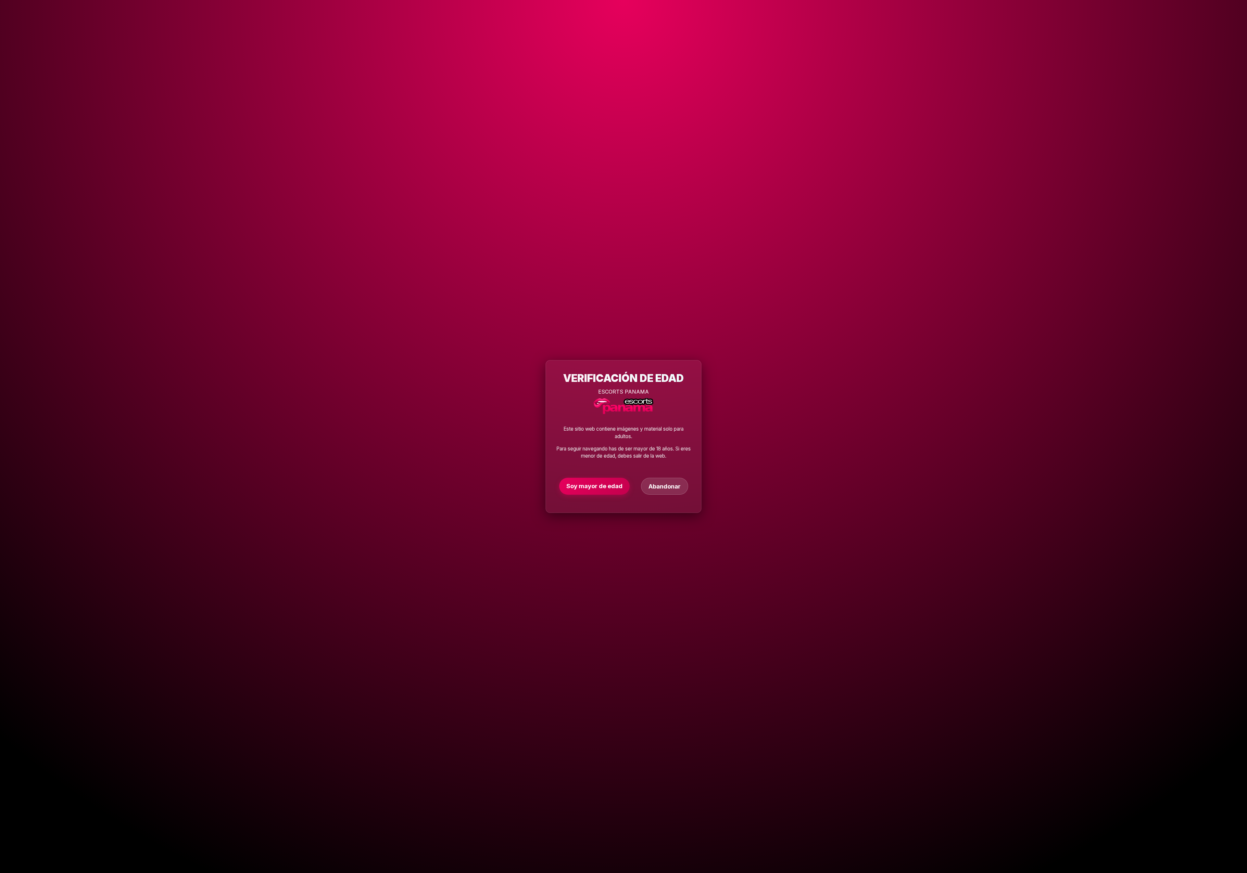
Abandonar (665, 486)
